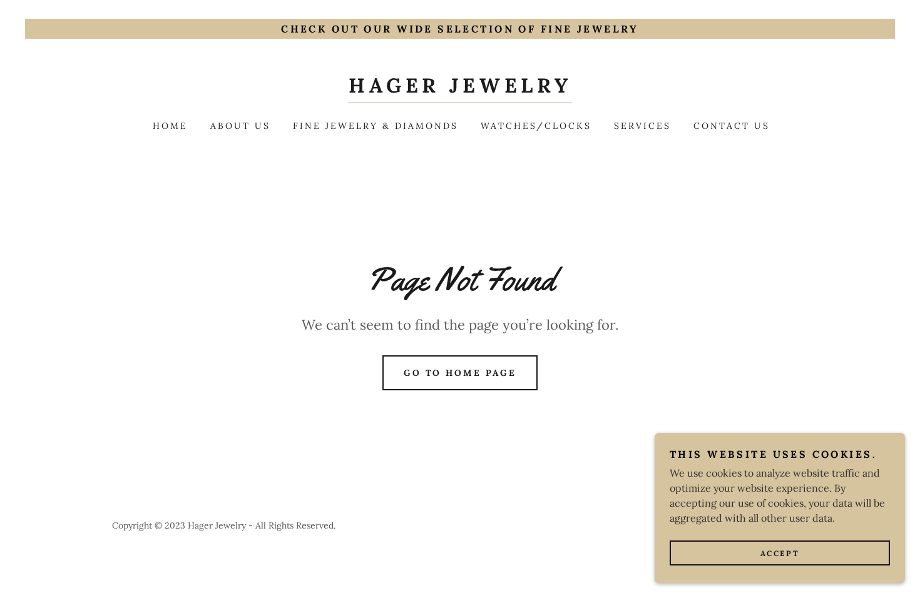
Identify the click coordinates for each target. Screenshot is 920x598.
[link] (460, 89)
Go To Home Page (460, 372)
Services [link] (642, 125)
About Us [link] (240, 125)
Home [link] (170, 125)
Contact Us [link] (731, 125)
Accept (779, 553)
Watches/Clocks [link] (536, 125)
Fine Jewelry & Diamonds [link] (375, 125)
